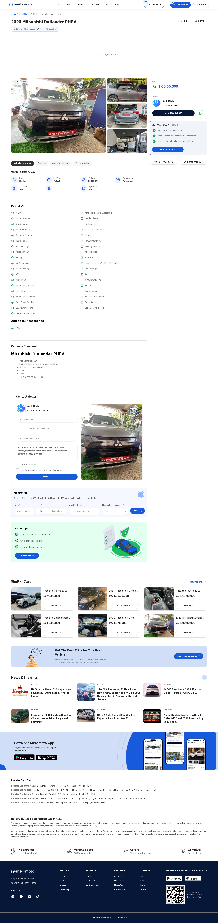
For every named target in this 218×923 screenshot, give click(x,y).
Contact (143, 880)
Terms (143, 889)
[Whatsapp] (200, 113)
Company (145, 870)
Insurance (90, 880)
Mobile (39, 504)
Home (13, 14)
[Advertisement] (109, 55)
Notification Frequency (113, 505)
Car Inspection (92, 885)
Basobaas (118, 876)
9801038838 (30, 883)
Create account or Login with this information (41, 470)
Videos (63, 880)
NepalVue (118, 885)
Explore (64, 870)
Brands (63, 885)
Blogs (62, 876)
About (143, 876)
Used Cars (24, 14)
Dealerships (65, 889)
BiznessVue (119, 889)
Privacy (143, 885)
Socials (15, 890)
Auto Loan (90, 876)
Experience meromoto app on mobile (186, 870)
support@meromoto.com (22, 878)
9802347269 (17, 883)
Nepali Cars (119, 880)
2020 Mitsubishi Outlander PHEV (46, 14)
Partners (119, 870)
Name (17, 505)
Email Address (75, 505)
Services (91, 870)
